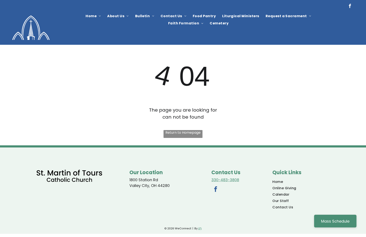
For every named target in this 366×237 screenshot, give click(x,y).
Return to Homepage (183, 132)
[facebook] (350, 6)
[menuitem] (93, 16)
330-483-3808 (225, 179)
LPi (200, 228)
